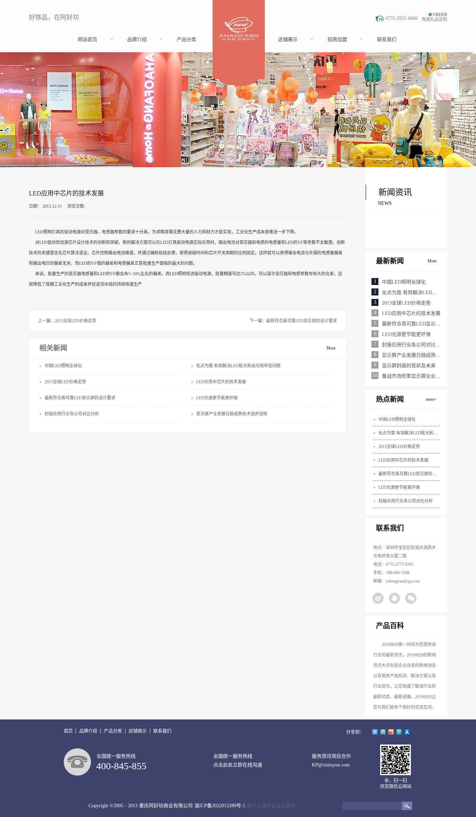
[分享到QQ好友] (394, 598)
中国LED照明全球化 (404, 282)
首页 (68, 730)
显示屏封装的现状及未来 (409, 365)
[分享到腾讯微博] (399, 732)
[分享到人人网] (407, 732)
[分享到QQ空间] (383, 732)
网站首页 (87, 39)
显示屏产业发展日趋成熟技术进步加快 (423, 355)
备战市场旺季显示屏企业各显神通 (418, 376)
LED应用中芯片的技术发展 (411, 313)
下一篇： (293, 320)
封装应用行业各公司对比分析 (413, 344)
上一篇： (67, 320)
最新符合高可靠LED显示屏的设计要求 (423, 323)
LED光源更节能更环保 (406, 334)
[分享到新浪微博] (378, 598)
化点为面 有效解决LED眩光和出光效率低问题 (420, 433)
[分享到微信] (410, 598)
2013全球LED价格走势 (406, 303)
